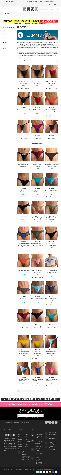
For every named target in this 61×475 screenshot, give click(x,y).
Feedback (27, 446)
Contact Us (26, 422)
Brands (8, 17)
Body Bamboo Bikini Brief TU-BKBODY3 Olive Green (37, 245)
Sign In (42, 1)
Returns (27, 438)
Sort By (41, 61)
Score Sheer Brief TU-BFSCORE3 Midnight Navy (23, 245)
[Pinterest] (56, 422)
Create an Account (48, 1)
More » (5, 450)
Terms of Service (39, 417)
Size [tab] (4, 30)
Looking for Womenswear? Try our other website (27, 404)
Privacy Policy (34, 417)
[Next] (42, 391)
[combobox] (49, 9)
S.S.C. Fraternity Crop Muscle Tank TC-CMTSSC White (51, 272)
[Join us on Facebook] (46, 422)
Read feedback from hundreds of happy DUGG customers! (26, 456)
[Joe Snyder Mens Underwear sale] (30, 20)
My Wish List (36, 1)
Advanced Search (8, 422)
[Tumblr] (53, 422)
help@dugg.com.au (53, 444)
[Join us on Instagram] (49, 422)
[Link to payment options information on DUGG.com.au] (47, 472)
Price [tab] (4, 37)
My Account (29, 1)
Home (4, 17)
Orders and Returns (18, 422)
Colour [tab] (5, 34)
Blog (26, 436)
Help (19, 433)
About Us (20, 438)
